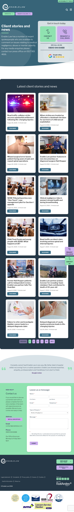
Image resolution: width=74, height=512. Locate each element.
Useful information (7, 481)
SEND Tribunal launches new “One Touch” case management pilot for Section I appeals (20, 201)
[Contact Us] (69, 258)
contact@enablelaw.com (14, 426)
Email (32, 403)
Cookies (41, 477)
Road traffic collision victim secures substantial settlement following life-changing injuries (20, 117)
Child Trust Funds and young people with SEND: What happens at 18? (19, 241)
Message (33, 417)
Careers (34, 477)
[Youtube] (68, 479)
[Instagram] (65, 479)
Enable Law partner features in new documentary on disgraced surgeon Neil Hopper (53, 159)
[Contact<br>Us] (48, 31)
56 (46, 341)
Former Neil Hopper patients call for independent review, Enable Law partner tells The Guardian (19, 284)
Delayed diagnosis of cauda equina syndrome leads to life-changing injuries (53, 324)
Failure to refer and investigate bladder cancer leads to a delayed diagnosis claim (20, 324)
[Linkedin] (60, 479)
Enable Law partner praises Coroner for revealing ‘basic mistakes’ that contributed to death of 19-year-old (52, 284)
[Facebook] (57, 479)
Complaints (16, 477)
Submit (34, 443)
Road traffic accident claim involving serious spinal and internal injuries (51, 241)
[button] (24, 13)
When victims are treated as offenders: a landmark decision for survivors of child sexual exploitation (53, 118)
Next (52, 341)
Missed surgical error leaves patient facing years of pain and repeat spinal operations (20, 159)
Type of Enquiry (35, 410)
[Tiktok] (63, 479)
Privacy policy (26, 477)
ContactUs (48, 37)
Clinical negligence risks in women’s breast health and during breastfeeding (51, 200)
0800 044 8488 (11, 432)
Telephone (53, 403)
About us (17, 481)
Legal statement (5, 477)
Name (32, 394)
